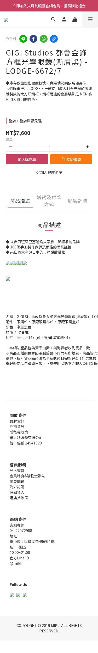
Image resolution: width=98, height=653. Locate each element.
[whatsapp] (44, 39)
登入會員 (17, 470)
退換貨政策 (19, 497)
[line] (23, 39)
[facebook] (33, 39)
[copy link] (54, 39)
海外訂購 (17, 486)
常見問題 (17, 481)
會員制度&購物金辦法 (27, 475)
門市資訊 (17, 426)
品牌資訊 (17, 421)
